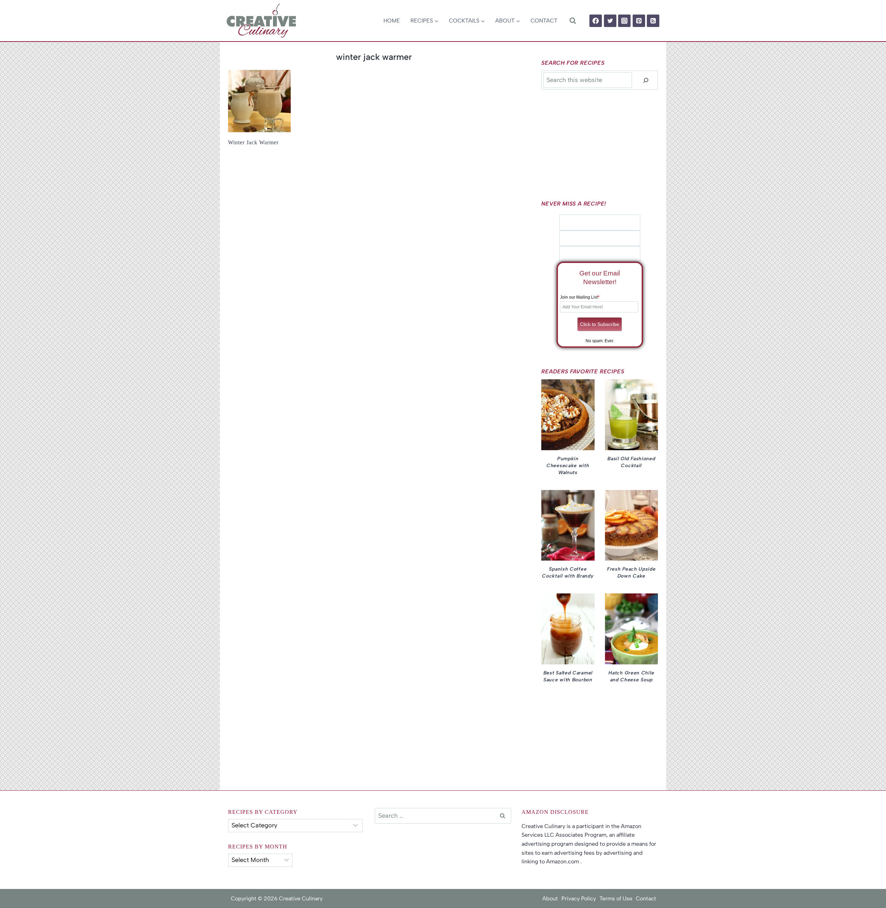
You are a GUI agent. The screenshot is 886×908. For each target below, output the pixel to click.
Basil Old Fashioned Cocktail (631, 462)
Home (391, 20)
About (550, 898)
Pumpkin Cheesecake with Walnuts (567, 465)
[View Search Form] (572, 20)
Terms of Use (615, 898)
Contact (544, 20)
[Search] (645, 80)
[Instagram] (624, 21)
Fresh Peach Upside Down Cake (631, 572)
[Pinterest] (639, 21)
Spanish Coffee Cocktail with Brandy (568, 572)
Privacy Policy (578, 898)
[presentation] (259, 101)
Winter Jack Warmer (253, 142)
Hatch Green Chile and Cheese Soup (631, 676)
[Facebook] (595, 21)
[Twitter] (610, 21)
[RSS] (653, 21)
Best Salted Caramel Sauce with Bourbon (568, 676)
